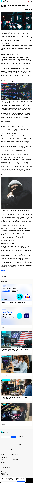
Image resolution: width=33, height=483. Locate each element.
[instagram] (9, 467)
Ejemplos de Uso (13, 457)
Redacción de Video (21, 436)
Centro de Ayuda (13, 451)
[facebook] (1, 467)
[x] (3, 467)
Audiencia (2, 452)
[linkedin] (5, 467)
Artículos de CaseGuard (14, 454)
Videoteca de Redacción (14, 459)
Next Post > (30, 273)
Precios (2, 459)
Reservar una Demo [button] (21, 3)
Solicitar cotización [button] (11, 3)
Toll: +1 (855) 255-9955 (4, 474)
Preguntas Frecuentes (14, 452)
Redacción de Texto (21, 439)
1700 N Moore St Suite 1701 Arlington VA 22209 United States (5, 472)
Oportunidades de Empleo (4, 457)
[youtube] (7, 467)
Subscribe (13, 436)
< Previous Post (3, 273)
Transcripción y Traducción (22, 442)
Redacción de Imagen (22, 441)
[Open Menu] (31, 1)
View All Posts (3, 276)
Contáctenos (3, 462)
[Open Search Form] (26, 1)
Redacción (3, 270)
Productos (2, 451)
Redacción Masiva (21, 444)
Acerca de (2, 454)
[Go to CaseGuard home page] (16, 432)
